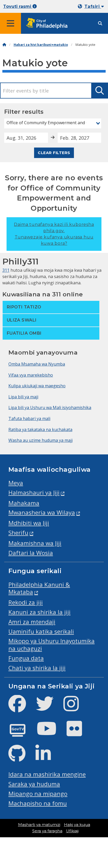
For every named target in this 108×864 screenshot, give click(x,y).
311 (5, 270)
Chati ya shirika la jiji (37, 668)
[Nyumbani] (4, 44)
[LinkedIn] (47, 758)
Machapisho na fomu (37, 803)
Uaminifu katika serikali (41, 631)
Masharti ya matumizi (39, 824)
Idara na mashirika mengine (47, 774)
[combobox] (52, 123)
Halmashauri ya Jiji (34, 492)
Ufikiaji (72, 831)
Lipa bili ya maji (23, 397)
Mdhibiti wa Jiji (28, 523)
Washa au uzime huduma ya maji (40, 440)
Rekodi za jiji (25, 602)
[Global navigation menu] (10, 23)
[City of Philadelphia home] (48, 23)
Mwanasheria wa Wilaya (41, 512)
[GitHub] (21, 758)
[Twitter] (49, 708)
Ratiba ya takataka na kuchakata (40, 429)
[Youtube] (51, 733)
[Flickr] (78, 733)
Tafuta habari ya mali (29, 418)
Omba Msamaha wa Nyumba (36, 364)
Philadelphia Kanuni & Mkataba (39, 588)
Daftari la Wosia (30, 553)
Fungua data (26, 658)
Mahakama (23, 503)
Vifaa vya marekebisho (30, 375)
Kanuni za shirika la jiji (39, 612)
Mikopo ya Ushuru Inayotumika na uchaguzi (51, 645)
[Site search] (100, 23)
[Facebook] (21, 708)
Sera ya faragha (47, 831)
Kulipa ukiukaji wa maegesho (37, 386)
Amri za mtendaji (31, 622)
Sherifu (18, 533)
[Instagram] (75, 708)
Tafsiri (92, 6)
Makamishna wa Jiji (34, 543)
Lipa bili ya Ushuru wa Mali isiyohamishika (49, 407)
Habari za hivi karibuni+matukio (41, 44)
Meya (15, 483)
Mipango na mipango (37, 794)
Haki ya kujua (77, 824)
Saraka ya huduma (34, 784)
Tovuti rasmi (18, 6)
